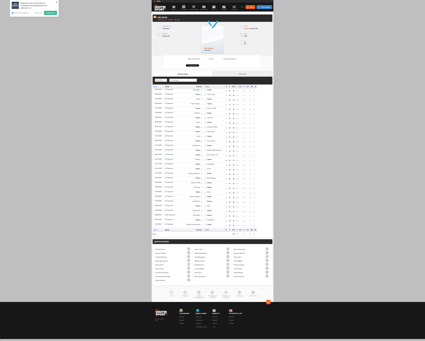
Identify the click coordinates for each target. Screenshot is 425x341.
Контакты (240, 296)
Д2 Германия (169, 89)
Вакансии (185, 296)
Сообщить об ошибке (226, 296)
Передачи (199, 320)
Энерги (246, 28)
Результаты (204, 9)
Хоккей (181, 320)
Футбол (177, 20)
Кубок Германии (170, 215)
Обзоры (198, 317)
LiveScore (234, 9)
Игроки (170, 20)
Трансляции (184, 9)
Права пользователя (199, 296)
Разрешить (50, 13)
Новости (214, 9)
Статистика (183, 74)
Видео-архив (193, 9)
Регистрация (265, 7)
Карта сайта (253, 296)
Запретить (38, 13)
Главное (173, 9)
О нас (172, 296)
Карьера (242, 74)
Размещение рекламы (212, 296)
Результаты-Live (235, 313)
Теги (213, 327)
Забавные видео (201, 327)
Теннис (181, 323)
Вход (251, 7)
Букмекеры (224, 9)
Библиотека (162, 20)
